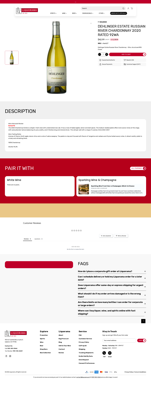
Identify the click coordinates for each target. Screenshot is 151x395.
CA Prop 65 (83, 346)
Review (61, 353)
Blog (60, 342)
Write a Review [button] (122, 236)
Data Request (84, 360)
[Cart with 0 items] (133, 8)
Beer (41, 346)
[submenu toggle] (58, 13)
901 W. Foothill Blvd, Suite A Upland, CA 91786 (14, 341)
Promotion (44, 335)
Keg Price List (64, 339)
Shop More (43, 349)
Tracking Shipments (86, 353)
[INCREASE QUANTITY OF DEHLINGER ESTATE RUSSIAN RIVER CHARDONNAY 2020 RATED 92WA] (106, 54)
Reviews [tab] (26, 239)
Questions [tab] (37, 239)
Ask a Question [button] (107, 236)
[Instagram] (10, 356)
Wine (41, 342)
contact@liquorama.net (83, 377)
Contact (62, 349)
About (61, 335)
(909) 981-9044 (96, 377)
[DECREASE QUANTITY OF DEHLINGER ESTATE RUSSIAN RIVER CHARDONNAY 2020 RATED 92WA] (99, 54)
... (75, 2)
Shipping (82, 349)
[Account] (128, 8)
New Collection (45, 353)
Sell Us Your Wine (65, 346)
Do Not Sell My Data (86, 356)
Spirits (42, 339)
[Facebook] (6, 356)
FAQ (80, 335)
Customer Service (85, 339)
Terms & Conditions (140, 372)
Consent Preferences (87, 363)
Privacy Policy (84, 342)
